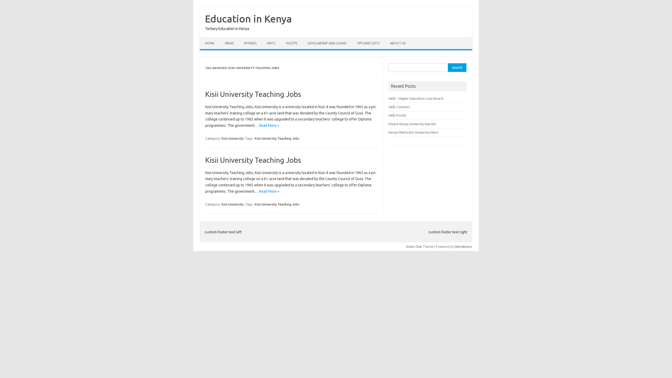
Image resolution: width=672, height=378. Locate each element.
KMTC (271, 43)
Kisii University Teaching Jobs (253, 94)
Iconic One (414, 246)
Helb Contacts (399, 107)
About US (398, 43)
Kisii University (233, 138)
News (229, 43)
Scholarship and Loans (327, 43)
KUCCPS (291, 43)
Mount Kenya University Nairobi (412, 124)
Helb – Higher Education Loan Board (415, 98)
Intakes (250, 43)
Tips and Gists (368, 43)
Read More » (269, 125)
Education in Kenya (248, 18)
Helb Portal (397, 115)
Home (209, 43)
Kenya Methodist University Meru (413, 132)
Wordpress (463, 246)
